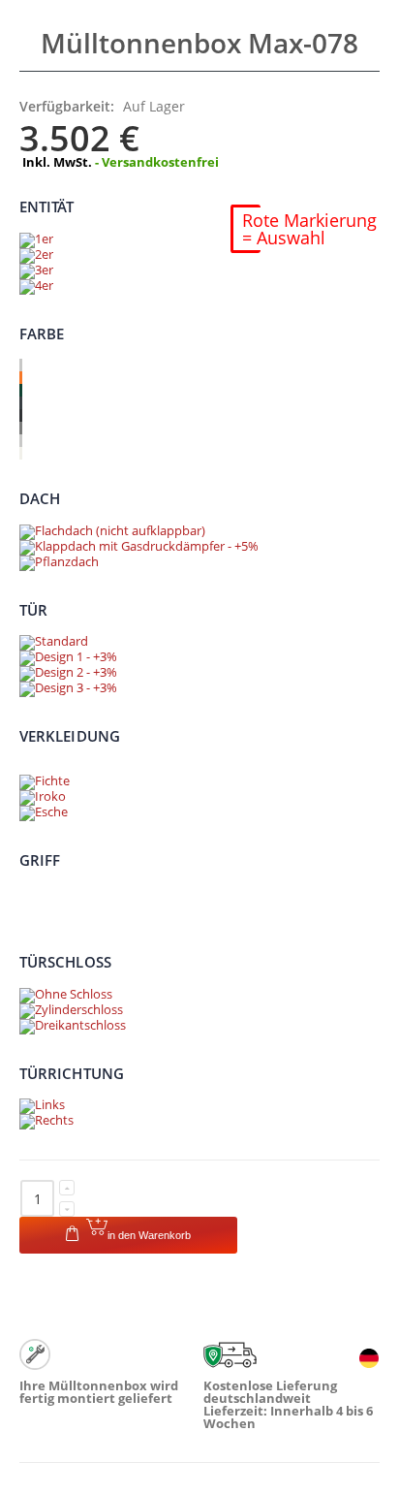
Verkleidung (69, 736)
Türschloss (65, 961)
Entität (47, 206)
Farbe (41, 332)
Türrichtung (71, 1072)
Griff (39, 859)
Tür (33, 609)
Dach (39, 498)
